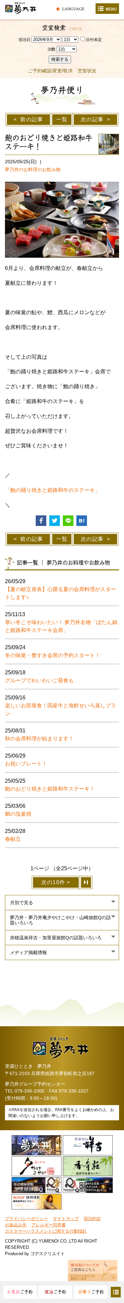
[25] (86, 882)
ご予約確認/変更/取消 (50, 70)
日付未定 (94, 39)
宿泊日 (24, 39)
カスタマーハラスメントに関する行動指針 (46, 1231)
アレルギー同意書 (48, 1224)
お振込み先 (15, 1224)
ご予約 (20, 1292)
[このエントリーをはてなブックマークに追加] (81, 520)
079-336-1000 (29, 1091)
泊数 (52, 49)
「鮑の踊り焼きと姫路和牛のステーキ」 (52, 490)
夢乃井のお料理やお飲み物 (33, 169)
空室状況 (87, 70)
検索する (59, 59)
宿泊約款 (92, 1218)
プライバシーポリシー (26, 1218)
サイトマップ (66, 1218)
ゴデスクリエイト (47, 1253)
